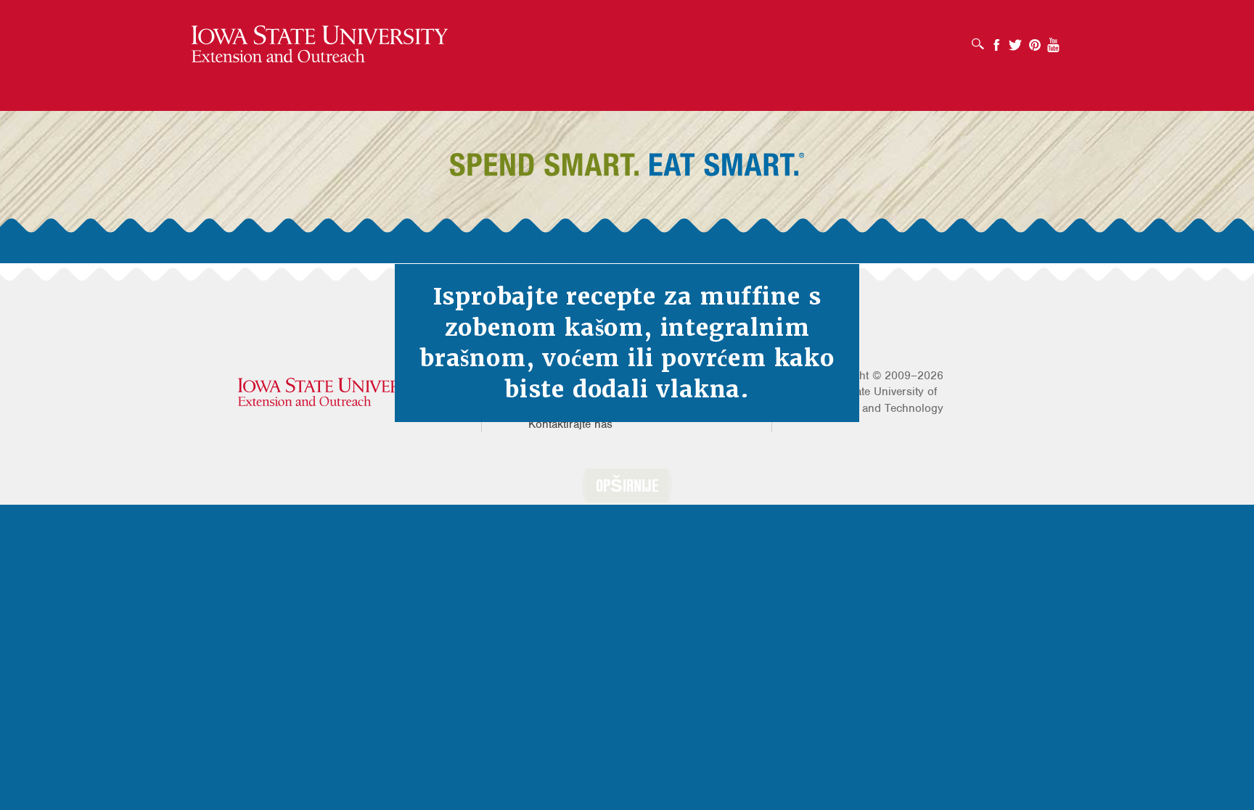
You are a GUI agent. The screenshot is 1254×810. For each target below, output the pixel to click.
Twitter (1015, 40)
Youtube (1053, 40)
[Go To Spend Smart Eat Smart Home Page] (320, 44)
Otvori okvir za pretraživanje (981, 39)
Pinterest (1035, 40)
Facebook (996, 40)
